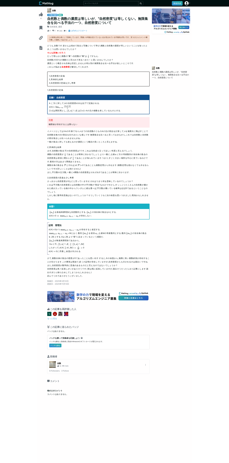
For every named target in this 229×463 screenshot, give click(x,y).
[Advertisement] (171, 49)
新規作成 (177, 3)
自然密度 (53, 26)
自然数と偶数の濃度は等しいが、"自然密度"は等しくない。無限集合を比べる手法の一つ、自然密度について (170, 75)
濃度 (60, 26)
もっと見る (52, 318)
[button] (187, 3)
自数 (54, 10)
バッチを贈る (55, 345)
